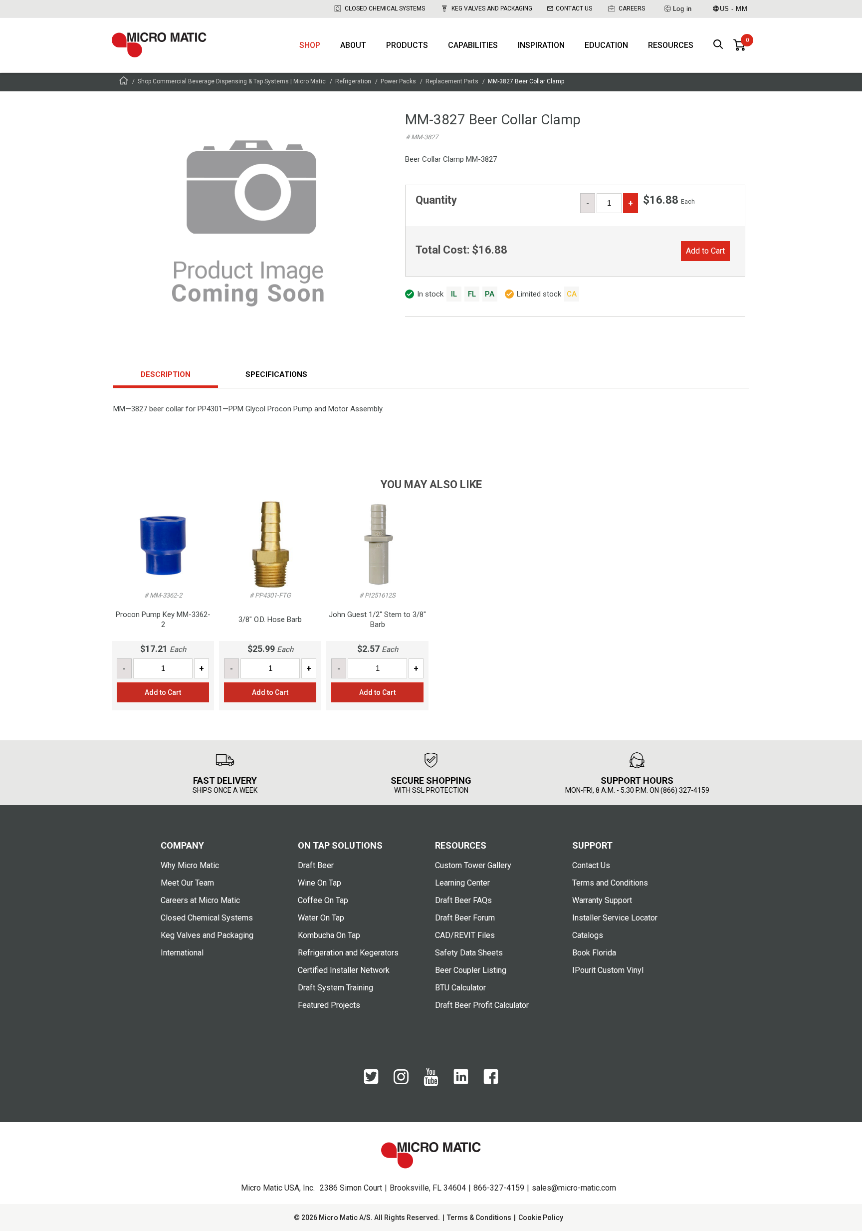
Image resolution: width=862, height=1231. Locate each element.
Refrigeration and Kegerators (348, 952)
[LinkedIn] (460, 1082)
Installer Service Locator (614, 918)
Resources (670, 45)
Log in (682, 8)
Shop (309, 45)
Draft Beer (316, 865)
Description (166, 374)
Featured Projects (329, 1005)
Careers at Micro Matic (200, 900)
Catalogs (587, 935)
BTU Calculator (460, 987)
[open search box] (718, 45)
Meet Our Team (187, 883)
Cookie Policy (540, 1218)
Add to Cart (705, 251)
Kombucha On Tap (329, 935)
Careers (632, 8)
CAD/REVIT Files (465, 935)
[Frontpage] (124, 82)
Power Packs (398, 81)
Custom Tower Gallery (473, 865)
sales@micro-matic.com (574, 1188)
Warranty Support (602, 900)
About (353, 45)
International (182, 952)
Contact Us (574, 8)
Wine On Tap (319, 883)
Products (407, 45)
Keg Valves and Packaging (491, 8)
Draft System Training (335, 987)
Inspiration (541, 45)
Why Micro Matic (190, 865)
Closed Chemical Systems (385, 8)
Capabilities (473, 45)
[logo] (159, 44)
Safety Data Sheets (469, 952)
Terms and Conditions (610, 883)
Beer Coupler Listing (470, 970)
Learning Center (462, 883)
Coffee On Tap (323, 900)
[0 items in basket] (739, 45)
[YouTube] (431, 1083)
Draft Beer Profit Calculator (482, 1005)
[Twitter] (371, 1082)
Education (606, 45)
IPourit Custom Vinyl (608, 970)
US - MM (734, 8)
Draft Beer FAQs (463, 900)
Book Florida (594, 952)
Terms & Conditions (479, 1218)
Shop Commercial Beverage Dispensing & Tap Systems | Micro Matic (232, 81)
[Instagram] (401, 1082)
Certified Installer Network (344, 970)
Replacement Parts (452, 81)
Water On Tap (321, 918)
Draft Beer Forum (465, 918)
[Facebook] (490, 1082)
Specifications (276, 374)
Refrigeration (353, 81)
